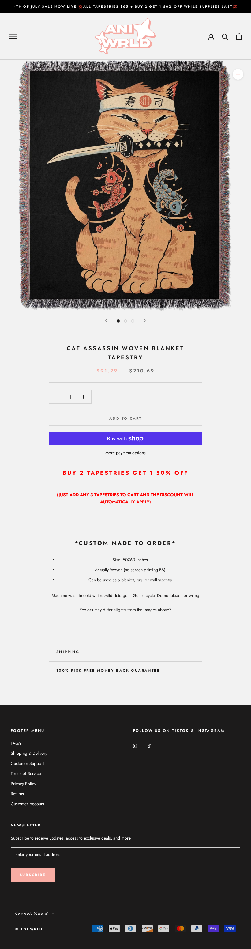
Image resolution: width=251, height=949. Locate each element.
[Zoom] (238, 74)
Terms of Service (26, 773)
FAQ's (16, 743)
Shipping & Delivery (29, 753)
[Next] (145, 320)
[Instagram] (135, 745)
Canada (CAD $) (32, 913)
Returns (17, 794)
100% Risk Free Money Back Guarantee (108, 670)
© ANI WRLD (29, 929)
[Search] (225, 36)
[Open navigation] (13, 36)
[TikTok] (149, 745)
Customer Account (27, 804)
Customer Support (27, 763)
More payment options (125, 453)
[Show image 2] (125, 321)
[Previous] (106, 320)
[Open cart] (239, 36)
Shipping (68, 652)
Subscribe (33, 875)
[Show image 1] (118, 321)
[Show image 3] (132, 321)
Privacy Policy (23, 784)
